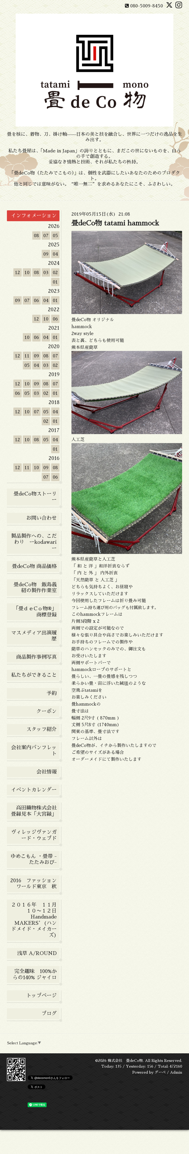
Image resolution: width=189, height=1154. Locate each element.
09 (45, 254)
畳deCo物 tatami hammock (115, 223)
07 (45, 235)
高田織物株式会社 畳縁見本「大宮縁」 (35, 810)
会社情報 (46, 771)
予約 (52, 693)
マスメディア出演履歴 (34, 635)
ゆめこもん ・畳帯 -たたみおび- (34, 859)
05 (55, 235)
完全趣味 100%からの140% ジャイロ (35, 974)
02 (55, 272)
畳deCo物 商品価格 (34, 566)
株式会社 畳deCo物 (125, 1061)
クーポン (46, 711)
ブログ (49, 1013)
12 (17, 272)
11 (27, 355)
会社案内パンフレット (34, 750)
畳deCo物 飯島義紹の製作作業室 (35, 587)
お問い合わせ (41, 518)
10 (27, 272)
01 (55, 282)
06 (36, 300)
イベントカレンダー (34, 789)
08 (36, 235)
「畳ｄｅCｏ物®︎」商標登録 (35, 611)
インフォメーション (34, 215)
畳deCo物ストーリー (35, 496)
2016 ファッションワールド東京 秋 (34, 883)
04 (55, 254)
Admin (176, 1072)
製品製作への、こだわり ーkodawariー (34, 542)
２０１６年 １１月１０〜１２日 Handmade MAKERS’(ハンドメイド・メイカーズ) (35, 920)
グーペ (160, 1072)
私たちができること (34, 675)
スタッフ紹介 (41, 729)
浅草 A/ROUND (37, 953)
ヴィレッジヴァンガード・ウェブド (34, 835)
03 (45, 272)
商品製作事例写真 (36, 657)
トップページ (41, 995)
